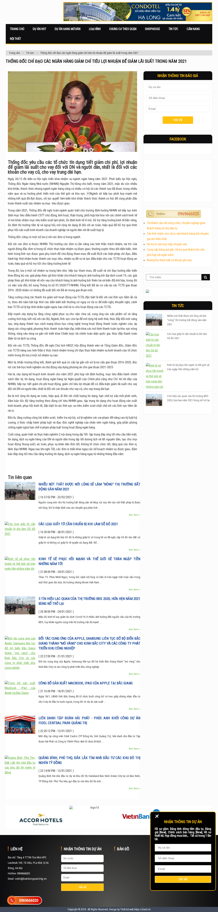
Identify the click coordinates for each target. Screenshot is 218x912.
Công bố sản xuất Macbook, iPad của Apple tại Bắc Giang (86, 683)
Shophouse (152, 29)
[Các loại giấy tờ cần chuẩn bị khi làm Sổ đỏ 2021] (20, 534)
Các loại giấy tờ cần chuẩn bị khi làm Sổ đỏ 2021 (78, 524)
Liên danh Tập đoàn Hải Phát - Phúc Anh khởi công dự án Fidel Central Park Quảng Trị (89, 720)
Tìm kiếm (205, 277)
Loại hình (95, 29)
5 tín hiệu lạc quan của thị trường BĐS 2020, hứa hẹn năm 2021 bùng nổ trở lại (89, 601)
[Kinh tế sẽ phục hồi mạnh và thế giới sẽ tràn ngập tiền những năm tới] (20, 569)
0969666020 (188, 213)
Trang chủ (17, 29)
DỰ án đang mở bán (67, 29)
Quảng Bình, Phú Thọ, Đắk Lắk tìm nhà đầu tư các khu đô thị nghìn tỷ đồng (89, 760)
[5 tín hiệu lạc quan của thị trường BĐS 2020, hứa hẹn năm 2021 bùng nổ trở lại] (20, 613)
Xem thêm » (134, 515)
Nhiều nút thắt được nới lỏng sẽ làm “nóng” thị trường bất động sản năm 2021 (89, 486)
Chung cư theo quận (122, 29)
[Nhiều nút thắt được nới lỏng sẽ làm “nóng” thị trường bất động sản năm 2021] (20, 499)
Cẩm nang (193, 29)
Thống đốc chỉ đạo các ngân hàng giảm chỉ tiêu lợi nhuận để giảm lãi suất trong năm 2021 (89, 52)
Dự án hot (39, 29)
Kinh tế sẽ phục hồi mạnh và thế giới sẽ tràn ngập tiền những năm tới (89, 561)
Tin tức (173, 29)
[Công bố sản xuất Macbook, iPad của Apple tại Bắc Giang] (20, 693)
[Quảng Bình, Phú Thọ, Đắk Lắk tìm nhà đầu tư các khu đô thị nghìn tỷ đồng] (20, 772)
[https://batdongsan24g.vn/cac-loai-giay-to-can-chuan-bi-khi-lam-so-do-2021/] (155, 345)
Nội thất (15, 38)
